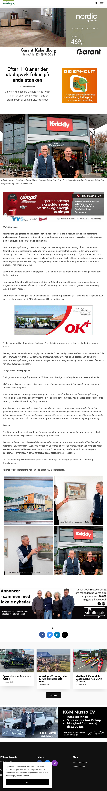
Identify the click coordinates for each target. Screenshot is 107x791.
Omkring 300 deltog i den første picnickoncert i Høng (53, 679)
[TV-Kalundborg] (8, 3)
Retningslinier (79, 767)
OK (27, 782)
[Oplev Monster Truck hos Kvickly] (17, 660)
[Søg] (96, 3)
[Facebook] (42, 635)
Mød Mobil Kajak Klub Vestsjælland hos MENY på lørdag (89, 679)
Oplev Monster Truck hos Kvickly (17, 677)
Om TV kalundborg (80, 762)
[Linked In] (57, 635)
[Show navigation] (101, 3)
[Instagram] (55, 763)
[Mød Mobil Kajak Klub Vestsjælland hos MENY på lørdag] (90, 660)
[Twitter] (50, 635)
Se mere (53, 695)
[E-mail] (65, 635)
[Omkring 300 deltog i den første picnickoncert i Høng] (53, 660)
